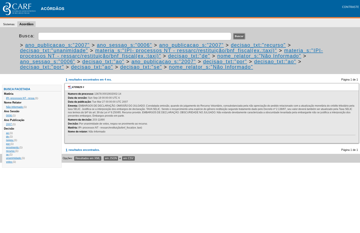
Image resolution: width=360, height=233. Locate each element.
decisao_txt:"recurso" (258, 45)
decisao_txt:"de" (189, 56)
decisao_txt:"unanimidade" (54, 50)
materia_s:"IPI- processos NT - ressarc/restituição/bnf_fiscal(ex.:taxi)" (186, 50)
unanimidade (14, 158)
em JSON (111, 158)
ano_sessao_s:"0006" (124, 45)
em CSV (128, 158)
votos (9, 161)
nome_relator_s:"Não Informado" (259, 56)
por (8, 143)
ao (8, 133)
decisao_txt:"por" (225, 61)
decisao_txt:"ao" (103, 61)
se (7, 154)
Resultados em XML (87, 158)
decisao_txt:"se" (141, 67)
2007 (9, 124)
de (8, 136)
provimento (12, 147)
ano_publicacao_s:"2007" (57, 45)
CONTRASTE (350, 7)
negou (10, 140)
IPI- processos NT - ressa (20, 98)
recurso (10, 151)
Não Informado (15, 107)
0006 (9, 115)
